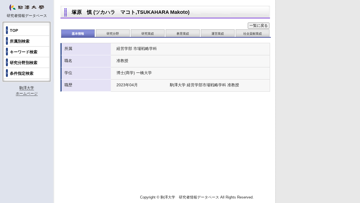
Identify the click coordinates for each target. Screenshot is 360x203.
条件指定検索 (21, 73)
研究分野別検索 (23, 62)
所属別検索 (20, 41)
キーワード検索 (23, 52)
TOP (14, 30)
